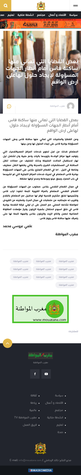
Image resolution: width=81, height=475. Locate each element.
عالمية (33, 410)
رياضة (33, 403)
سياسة (73, 15)
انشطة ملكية (26, 15)
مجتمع (41, 15)
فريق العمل (30, 425)
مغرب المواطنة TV (25, 417)
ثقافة (34, 395)
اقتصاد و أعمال (57, 15)
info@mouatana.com (30, 460)
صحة (60, 432)
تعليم (11, 15)
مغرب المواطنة (66, 261)
